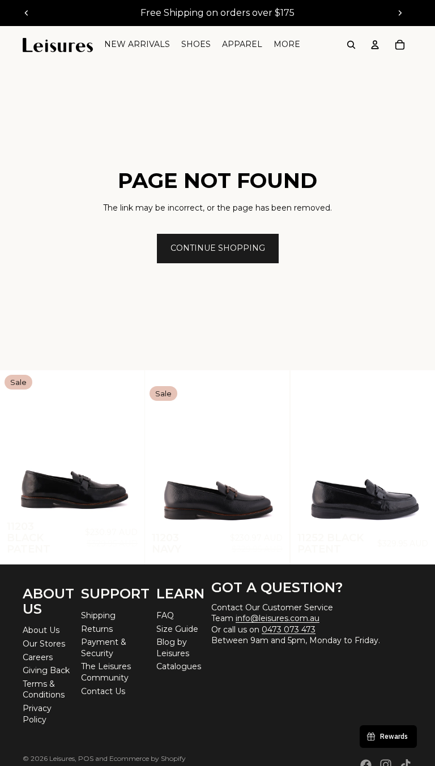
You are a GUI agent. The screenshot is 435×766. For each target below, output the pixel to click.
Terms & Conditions (44, 689)
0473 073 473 (288, 629)
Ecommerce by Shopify (147, 758)
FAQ (165, 615)
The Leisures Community (106, 672)
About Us (41, 630)
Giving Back (46, 670)
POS (85, 758)
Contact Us (103, 691)
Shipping (98, 615)
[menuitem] (287, 44)
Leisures (62, 758)
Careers (38, 657)
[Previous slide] (26, 13)
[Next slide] (399, 13)
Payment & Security (103, 647)
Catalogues (178, 666)
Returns (97, 629)
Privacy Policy (37, 714)
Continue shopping (217, 248)
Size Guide (177, 629)
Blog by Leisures (172, 647)
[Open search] (351, 44)
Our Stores (44, 644)
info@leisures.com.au (277, 618)
